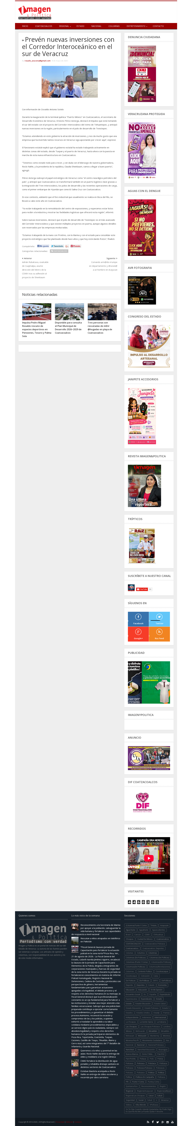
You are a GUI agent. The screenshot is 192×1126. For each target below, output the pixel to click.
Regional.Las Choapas (135, 1095)
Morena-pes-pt (132, 1040)
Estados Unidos (143, 1012)
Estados (129, 1012)
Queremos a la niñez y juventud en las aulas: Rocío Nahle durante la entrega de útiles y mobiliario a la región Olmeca (100, 1053)
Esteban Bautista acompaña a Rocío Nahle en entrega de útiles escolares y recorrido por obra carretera (99, 1074)
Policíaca (152, 1063)
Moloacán (142, 1035)
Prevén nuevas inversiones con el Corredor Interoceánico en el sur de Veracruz (68, 46)
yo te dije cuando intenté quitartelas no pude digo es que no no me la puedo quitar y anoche (148, 1110)
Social (141, 1100)
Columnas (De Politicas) (136, 957)
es (145, 994)
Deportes (141, 985)
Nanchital (130, 1049)
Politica (151, 1072)
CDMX (147, 934)
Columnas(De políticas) (135, 966)
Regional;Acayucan (145, 1091)
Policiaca (140, 1063)
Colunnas (130, 971)
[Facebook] (153, 1121)
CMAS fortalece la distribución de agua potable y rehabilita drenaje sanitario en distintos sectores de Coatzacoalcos (100, 1063)
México (129, 1031)
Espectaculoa (131, 999)
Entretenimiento (136, 26)
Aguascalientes (158, 930)
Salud (159, 1095)
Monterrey (154, 1035)
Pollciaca (161, 1077)
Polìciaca (129, 1068)
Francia (166, 1012)
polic (152, 1058)
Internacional (160, 1017)
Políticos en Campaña (145, 1077)
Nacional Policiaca (156, 1045)
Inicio (25, 26)
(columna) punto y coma (136, 925)
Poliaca (143, 1058)
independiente (132, 1017)
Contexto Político (145, 971)
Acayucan (164, 925)
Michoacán (140, 1031)
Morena (166, 1035)
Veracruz (165, 1100)
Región (163, 1086)
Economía (162, 985)
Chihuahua (158, 934)
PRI (127, 1081)
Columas (129, 953)
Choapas (130, 939)
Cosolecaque (131, 976)
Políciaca (163, 1063)
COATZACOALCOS (133, 943)
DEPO (155, 980)
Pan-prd (160, 1054)
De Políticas (144, 980)
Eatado (151, 985)
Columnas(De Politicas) (161, 962)
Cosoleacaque (162, 971)
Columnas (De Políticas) (159, 957)
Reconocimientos (148, 1086)
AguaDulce (143, 930)
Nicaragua (163, 1049)
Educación (142, 989)
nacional (129, 1045)
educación (130, 989)
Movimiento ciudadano (152, 1040)
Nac (167, 1040)
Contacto (158, 26)
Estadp (157, 1012)
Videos (129, 1104)
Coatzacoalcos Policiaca (155, 943)
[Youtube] (172, 1121)
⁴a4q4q (153, 925)
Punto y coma (138, 1081)
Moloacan (130, 1035)
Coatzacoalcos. (132, 948)
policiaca (129, 1063)
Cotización (145, 976)
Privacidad (60, 1122)
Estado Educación (143, 1003)
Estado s (166, 1008)
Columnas (114, 26)
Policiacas (160, 1068)
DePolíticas (166, 980)
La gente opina (146, 1022)
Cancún (137, 934)
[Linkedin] (167, 1121)
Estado (80, 26)
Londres (166, 1026)
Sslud (149, 1100)
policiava (140, 1072)
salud (151, 1095)
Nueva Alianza (132, 1054)
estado (159, 999)
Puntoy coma (153, 1081)
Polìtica (129, 1077)
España (153, 994)
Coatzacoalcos (43, 26)
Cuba (155, 976)
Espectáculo (165, 994)
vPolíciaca (154, 1104)
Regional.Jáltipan (164, 1091)
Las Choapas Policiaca (150, 1026)
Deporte (129, 985)
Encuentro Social (133, 994)
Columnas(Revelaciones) (159, 966)
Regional (129, 1091)
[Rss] (148, 1121)
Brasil (128, 934)
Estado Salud (160, 1003)
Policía (160, 1058)
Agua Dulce (130, 930)
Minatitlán (153, 1031)
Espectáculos (146, 999)
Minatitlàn (165, 1031)
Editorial (69, 1122)
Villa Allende (140, 1104)
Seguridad (130, 1100)
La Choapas (131, 1022)
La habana (161, 1022)
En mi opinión (156, 989)
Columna (141, 953)
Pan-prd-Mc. (131, 1058)
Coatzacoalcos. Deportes (153, 948)
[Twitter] (158, 1121)
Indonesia (146, 1017)
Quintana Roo (132, 1086)
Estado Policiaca (151, 1008)
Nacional (96, 26)
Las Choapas (131, 1026)
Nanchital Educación (146, 1049)
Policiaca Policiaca (144, 1068)
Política (161, 1072)
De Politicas (131, 980)
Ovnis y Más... (148, 1054)
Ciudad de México (145, 939)
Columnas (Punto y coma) (137, 962)
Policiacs (129, 1072)
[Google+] (163, 1121)
